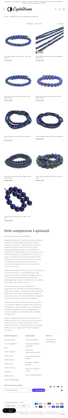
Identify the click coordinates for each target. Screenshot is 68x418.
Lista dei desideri (9, 340)
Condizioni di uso (9, 367)
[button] (4, 9)
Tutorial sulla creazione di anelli (32, 357)
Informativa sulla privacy (37, 412)
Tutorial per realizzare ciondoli (32, 370)
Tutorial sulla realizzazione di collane (32, 351)
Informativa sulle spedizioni (38, 413)
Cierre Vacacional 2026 (11, 380)
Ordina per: (29, 23)
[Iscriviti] (29, 390)
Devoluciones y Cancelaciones (51, 341)
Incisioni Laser (8, 356)
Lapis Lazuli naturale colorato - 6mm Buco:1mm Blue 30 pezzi (17, 97)
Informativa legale (24, 413)
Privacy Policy (8, 364)
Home (6, 16)
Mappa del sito (9, 376)
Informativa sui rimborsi (51, 412)
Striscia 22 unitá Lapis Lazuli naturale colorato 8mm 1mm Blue (48, 97)
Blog (5, 347)
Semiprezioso (13, 16)
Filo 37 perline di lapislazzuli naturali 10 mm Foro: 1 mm (49, 177)
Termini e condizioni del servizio (55, 413)
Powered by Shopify (23, 412)
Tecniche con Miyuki (31, 340)
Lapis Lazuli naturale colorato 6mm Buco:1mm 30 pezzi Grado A (17, 177)
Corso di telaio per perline (33, 375)
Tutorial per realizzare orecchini (32, 363)
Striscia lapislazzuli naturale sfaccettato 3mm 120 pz (17, 137)
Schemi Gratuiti (9, 360)
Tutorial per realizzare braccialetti (32, 345)
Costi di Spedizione (10, 344)
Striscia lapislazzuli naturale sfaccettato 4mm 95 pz (49, 136)
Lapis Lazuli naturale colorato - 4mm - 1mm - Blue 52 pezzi (17, 57)
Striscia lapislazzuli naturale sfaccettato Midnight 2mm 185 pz (49, 57)
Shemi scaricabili (9, 351)
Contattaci (7, 371)
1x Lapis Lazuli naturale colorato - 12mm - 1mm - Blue (17, 217)
